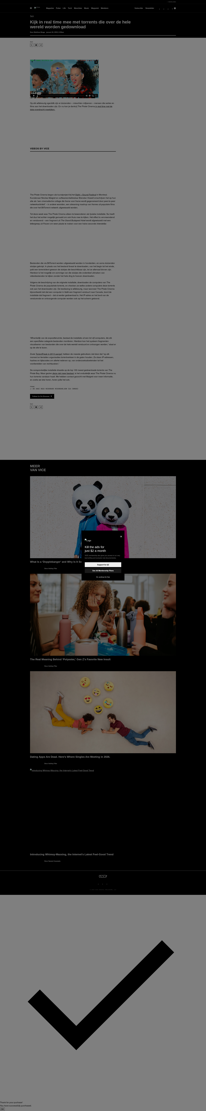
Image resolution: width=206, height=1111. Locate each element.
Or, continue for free (103, 577)
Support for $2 (103, 564)
